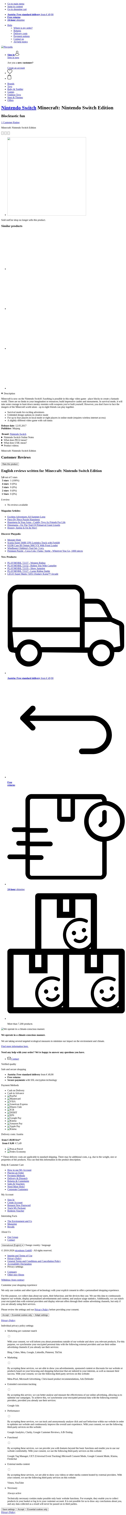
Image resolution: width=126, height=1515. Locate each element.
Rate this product (10, 464)
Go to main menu (15, 3)
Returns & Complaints (18, 1181)
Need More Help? (16, 1186)
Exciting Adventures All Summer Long (26, 516)
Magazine (12, 1224)
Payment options (22, 36)
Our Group (12, 1237)
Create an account (16, 68)
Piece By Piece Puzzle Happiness (23, 519)
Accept (5, 1315)
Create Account (14, 1202)
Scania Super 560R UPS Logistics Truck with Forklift (33, 542)
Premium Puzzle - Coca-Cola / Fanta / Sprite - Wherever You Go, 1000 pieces (45, 551)
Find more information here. (14, 1046)
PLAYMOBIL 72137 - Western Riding (26, 563)
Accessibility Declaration (19, 1264)
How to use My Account (19, 1170)
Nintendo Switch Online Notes (19, 437)
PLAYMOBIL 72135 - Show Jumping (26, 568)
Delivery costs (20, 33)
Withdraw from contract (12, 1280)
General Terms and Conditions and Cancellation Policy (34, 1261)
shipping (16, 20)
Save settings (8, 1509)
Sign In (10, 1199)
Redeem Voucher (15, 1210)
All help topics (21, 41)
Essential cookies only (22, 1315)
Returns (17, 30)
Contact (11, 1240)
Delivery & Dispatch (17, 1178)
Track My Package (16, 1208)
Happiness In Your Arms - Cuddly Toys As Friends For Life (36, 522)
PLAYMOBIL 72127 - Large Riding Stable (28, 571)
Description (9, 393)
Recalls (10, 1226)
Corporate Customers (17, 1189)
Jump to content (15, 6)
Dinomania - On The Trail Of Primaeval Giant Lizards (33, 525)
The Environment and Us (19, 1221)
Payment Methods (16, 1175)
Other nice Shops (15, 1274)
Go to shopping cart (17, 9)
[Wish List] (9, 73)
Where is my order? (23, 28)
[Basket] (66, 77)
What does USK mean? (15, 442)
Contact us (19, 39)
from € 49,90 (30, 14)
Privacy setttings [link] (15, 1266)
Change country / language (38, 1245)
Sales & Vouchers (16, 1184)
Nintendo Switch (18, 107)
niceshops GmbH (23, 1250)
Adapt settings (41, 1315)
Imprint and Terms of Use (19, 1255)
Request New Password (19, 1205)
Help (9, 25)
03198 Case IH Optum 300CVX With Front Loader (32, 545)
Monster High (14, 540)
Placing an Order (15, 1173)
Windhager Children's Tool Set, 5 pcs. (25, 548)
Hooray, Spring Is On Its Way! (22, 527)
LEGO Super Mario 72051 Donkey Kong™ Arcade (32, 574)
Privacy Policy (14, 1258)
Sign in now (13, 57)
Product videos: (11, 445)
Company (12, 1272)
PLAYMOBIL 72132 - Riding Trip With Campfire (32, 565)
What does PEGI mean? (15, 440)
